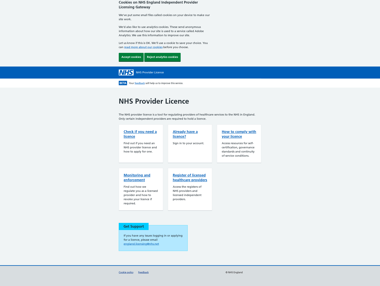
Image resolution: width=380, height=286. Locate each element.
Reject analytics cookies (162, 57)
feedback (140, 83)
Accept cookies (131, 57)
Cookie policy (126, 272)
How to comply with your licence (239, 134)
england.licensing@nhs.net (141, 244)
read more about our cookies (143, 47)
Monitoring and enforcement (137, 177)
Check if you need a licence (140, 134)
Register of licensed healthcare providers (190, 177)
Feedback (143, 272)
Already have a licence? (185, 134)
